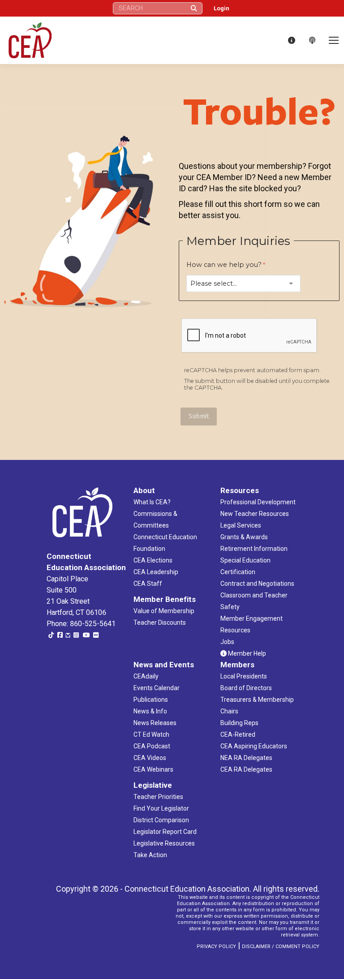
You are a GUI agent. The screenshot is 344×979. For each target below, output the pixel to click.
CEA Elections (152, 560)
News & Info (150, 711)
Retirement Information (254, 548)
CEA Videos (149, 757)
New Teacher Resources (254, 513)
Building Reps (239, 722)
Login (221, 8)
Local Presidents (243, 676)
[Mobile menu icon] (334, 40)
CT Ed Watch (151, 734)
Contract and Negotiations (257, 583)
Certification (237, 571)
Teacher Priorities (158, 796)
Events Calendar (156, 687)
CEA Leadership (155, 571)
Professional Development (258, 502)
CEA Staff (147, 583)
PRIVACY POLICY (216, 946)
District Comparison (161, 820)
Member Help (246, 653)
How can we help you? (224, 265)
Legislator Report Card (165, 831)
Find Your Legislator (161, 808)
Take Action (150, 855)
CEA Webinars (153, 769)
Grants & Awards (244, 537)
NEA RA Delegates (246, 757)
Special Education (245, 560)
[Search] (194, 8)
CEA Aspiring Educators (253, 746)
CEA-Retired (237, 734)
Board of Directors (246, 687)
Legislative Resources (164, 843)
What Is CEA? (152, 502)
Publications (150, 699)
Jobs (227, 641)
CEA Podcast (151, 746)
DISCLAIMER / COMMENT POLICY (280, 946)
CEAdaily (146, 676)
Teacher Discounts (159, 622)
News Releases (154, 722)
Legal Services (240, 525)
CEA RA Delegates (246, 769)
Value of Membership (163, 610)
